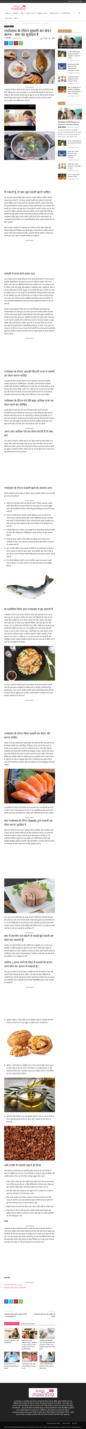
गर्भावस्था (15, 13)
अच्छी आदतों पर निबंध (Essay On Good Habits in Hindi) (73, 79)
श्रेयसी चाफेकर (62, 127)
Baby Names (8, 18)
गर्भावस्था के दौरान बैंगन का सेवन (13, 1285)
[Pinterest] (16, 43)
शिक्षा (60, 118)
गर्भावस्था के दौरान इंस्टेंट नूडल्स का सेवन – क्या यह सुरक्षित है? (15, 1315)
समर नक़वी (8, 38)
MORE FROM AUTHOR (28, 1323)
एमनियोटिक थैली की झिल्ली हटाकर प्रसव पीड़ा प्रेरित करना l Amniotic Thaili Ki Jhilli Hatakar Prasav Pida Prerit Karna (47, 1345)
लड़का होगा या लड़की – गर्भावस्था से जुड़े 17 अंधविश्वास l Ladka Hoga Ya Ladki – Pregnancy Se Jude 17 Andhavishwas (29, 1345)
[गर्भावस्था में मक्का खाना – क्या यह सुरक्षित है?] (12, 1333)
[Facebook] (6, 43)
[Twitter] (11, 43)
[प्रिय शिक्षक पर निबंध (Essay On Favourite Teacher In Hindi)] (70, 42)
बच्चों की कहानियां (65, 13)
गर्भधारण (7, 13)
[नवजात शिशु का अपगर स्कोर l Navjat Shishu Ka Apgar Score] (29, 1357)
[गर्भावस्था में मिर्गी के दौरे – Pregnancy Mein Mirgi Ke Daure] (12, 1357)
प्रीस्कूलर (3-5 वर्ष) (41, 13)
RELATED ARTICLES (11, 1323)
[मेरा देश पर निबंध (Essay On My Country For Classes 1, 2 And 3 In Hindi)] (62, 54)
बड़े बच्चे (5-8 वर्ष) (54, 13)
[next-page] (9, 1372)
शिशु (22, 13)
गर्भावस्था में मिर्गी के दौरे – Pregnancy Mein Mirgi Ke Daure (11, 1366)
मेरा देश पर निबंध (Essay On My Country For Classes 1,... (75, 143)
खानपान (17, 23)
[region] (29, 174)
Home (6, 23)
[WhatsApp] (21, 43)
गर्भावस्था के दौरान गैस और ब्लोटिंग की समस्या (44, 1315)
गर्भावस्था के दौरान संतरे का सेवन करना (15, 1288)
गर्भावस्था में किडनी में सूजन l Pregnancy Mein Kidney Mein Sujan (46, 1366)
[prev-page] (5, 1372)
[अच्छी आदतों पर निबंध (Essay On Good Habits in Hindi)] (62, 79)
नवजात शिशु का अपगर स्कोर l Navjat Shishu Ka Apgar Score (29, 1366)
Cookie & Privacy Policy (53, 1423)
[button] (79, 13)
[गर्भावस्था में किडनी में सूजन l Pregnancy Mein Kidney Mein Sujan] (47, 1357)
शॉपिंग (16, 18)
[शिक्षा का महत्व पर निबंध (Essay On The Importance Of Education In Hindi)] (62, 66)
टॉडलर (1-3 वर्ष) (30, 13)
